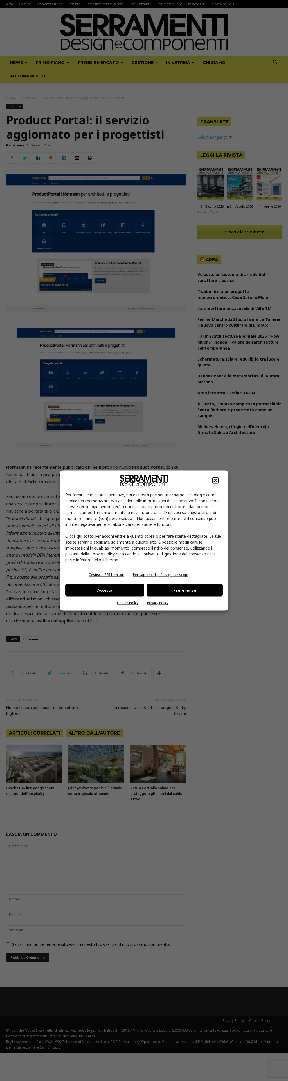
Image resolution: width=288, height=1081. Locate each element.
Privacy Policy (157, 602)
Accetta (104, 590)
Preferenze (184, 590)
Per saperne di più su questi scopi (160, 574)
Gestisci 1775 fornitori (106, 574)
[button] (215, 480)
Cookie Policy (127, 602)
